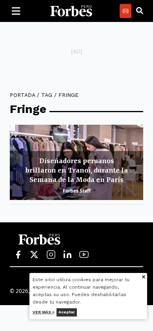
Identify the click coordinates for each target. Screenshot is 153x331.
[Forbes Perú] (71, 11)
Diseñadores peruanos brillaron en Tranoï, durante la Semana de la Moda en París (77, 170)
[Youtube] (84, 255)
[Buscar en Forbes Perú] (139, 11)
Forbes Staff (77, 190)
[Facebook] (18, 255)
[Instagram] (51, 255)
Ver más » (44, 312)
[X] (34, 255)
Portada (22, 95)
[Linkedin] (67, 255)
